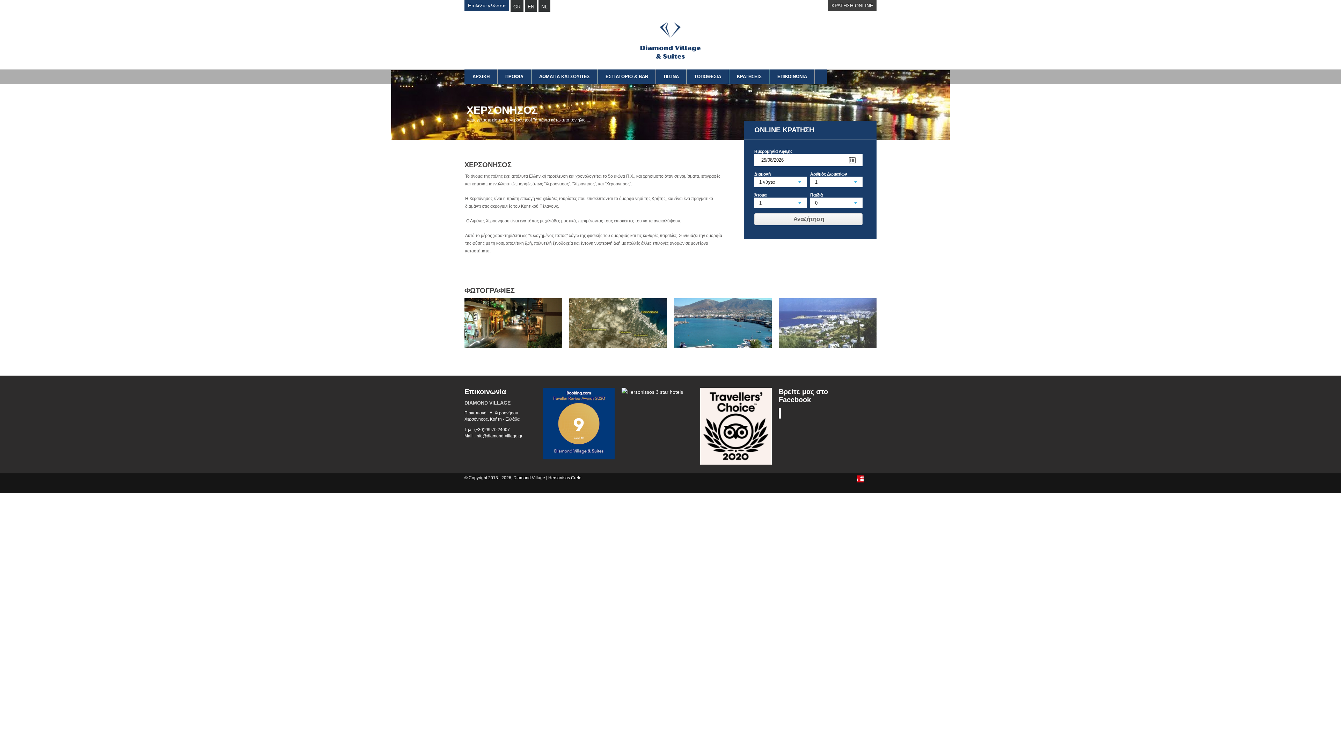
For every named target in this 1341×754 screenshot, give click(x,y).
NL (544, 6)
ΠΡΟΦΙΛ (514, 76)
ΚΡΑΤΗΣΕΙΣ (749, 76)
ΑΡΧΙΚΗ (481, 76)
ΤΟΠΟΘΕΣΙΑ (707, 76)
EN (531, 6)
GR (517, 6)
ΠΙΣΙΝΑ (671, 76)
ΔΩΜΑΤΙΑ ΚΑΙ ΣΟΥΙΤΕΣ (564, 76)
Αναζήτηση (808, 219)
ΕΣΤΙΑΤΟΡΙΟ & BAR (627, 76)
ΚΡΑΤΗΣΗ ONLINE (852, 5)
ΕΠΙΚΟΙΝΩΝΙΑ (792, 76)
